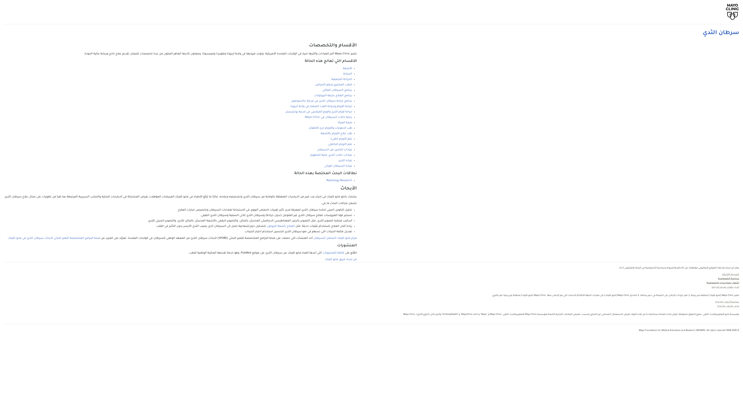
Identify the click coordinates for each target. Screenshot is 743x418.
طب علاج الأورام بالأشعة (336, 133)
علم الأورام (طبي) (341, 139)
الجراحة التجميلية (341, 79)
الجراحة (347, 74)
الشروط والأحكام (730, 274)
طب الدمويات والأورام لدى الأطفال (330, 128)
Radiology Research (339, 180)
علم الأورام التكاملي (340, 144)
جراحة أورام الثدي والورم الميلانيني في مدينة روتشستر (319, 112)
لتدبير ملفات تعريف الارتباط (725, 287)
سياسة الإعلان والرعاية (727, 302)
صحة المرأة (345, 122)
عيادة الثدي (345, 160)
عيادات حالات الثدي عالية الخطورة (331, 155)
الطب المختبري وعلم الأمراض (333, 85)
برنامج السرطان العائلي (337, 90)
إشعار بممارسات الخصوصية (723, 283)
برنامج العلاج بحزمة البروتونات (333, 95)
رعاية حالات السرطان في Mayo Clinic (328, 117)
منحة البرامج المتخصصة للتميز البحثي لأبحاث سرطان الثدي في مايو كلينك (54, 238)
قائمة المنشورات (333, 253)
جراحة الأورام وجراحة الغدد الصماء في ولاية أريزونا (321, 106)
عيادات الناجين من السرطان (334, 150)
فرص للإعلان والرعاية (728, 306)
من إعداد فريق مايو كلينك (341, 259)
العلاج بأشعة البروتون (281, 226)
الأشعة (347, 68)
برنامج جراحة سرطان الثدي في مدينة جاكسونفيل (321, 101)
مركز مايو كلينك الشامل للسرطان (335, 238)
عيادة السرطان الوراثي (338, 166)
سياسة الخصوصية (728, 279)
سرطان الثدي (721, 33)
